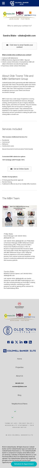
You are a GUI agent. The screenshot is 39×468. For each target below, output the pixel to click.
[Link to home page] (19, 3)
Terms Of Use (11, 423)
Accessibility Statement (16, 425)
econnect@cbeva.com (19, 386)
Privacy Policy (26, 423)
